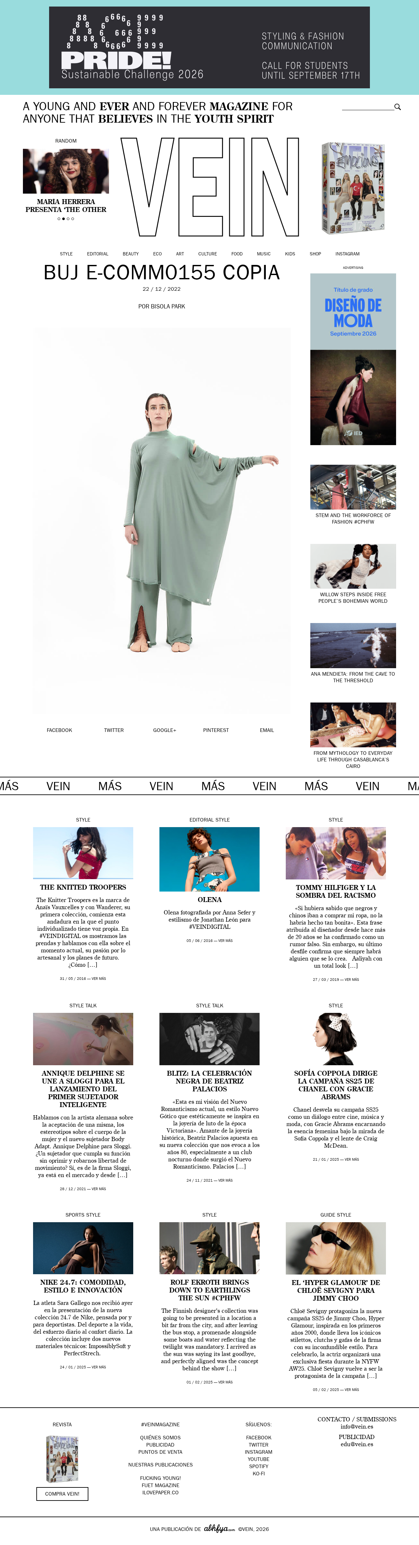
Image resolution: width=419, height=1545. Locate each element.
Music (264, 254)
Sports (74, 1215)
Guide (327, 1215)
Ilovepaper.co (160, 1493)
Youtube (258, 1460)
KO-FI (259, 1474)
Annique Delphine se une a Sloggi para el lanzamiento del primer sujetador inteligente (83, 1090)
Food (237, 254)
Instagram (347, 254)
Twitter (258, 1445)
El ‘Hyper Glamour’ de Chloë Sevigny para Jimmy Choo (336, 1291)
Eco (157, 254)
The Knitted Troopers (83, 888)
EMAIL (267, 731)
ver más (99, 979)
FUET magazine (160, 1486)
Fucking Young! (160, 1479)
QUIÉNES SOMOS (160, 1438)
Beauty (131, 254)
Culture (207, 254)
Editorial (97, 254)
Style (66, 254)
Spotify (258, 1467)
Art (180, 254)
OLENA (210, 900)
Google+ (12, 1540)
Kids (290, 254)
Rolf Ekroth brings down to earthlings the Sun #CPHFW (209, 1291)
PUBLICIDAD (160, 1445)
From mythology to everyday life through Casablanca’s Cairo (353, 760)
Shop (315, 254)
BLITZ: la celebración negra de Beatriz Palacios (209, 1082)
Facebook (258, 1438)
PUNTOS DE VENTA (160, 1452)
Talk (91, 1006)
